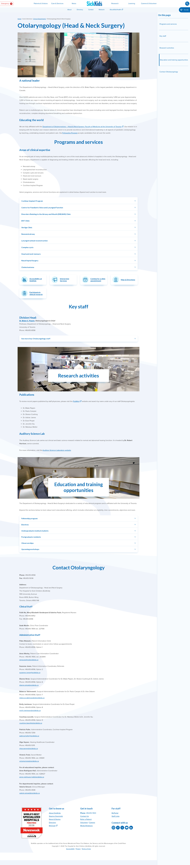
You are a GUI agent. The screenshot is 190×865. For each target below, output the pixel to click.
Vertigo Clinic (26, 227)
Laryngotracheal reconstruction (34, 241)
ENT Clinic (25, 221)
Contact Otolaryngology (169, 72)
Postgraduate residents (31, 537)
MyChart (52, 826)
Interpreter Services (64, 280)
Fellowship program (29, 518)
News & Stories (54, 819)
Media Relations (86, 826)
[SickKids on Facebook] (118, 827)
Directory (80, 10)
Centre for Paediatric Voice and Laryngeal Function (42, 207)
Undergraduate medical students (34, 531)
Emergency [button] (5, 4)
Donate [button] (186, 10)
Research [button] (115, 3)
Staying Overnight (56, 816)
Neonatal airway (28, 234)
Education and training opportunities (174, 60)
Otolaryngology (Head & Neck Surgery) (71, 25)
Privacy (78, 849)
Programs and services (168, 24)
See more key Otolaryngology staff (35, 339)
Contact (90, 10)
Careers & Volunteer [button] (149, 3)
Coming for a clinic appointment (97, 280)
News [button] (74, 3)
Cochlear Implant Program (32, 201)
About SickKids (55, 813)
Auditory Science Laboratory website (57, 450)
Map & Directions (128, 280)
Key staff (163, 36)
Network (101, 10)
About (69, 10)
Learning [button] (131, 3)
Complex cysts (27, 247)
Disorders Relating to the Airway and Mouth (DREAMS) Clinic (46, 214)
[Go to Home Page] (94, 4)
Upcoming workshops (30, 549)
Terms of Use (86, 849)
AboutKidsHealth (115, 10)
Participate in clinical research (36, 293)
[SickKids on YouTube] (127, 827)
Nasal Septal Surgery (29, 260)
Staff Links (115, 816)
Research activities (167, 48)
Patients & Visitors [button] (41, 3)
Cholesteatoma (27, 267)
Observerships (27, 543)
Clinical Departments (39, 19)
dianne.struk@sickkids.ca (28, 685)
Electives (25, 525)
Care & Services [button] (57, 3)
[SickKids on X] (122, 827)
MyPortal (115, 813)
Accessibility (70, 849)
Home (19, 19)
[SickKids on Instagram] (113, 827)
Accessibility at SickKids (35, 280)
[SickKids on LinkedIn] (131, 827)
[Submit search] (187, 3)
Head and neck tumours (31, 254)
